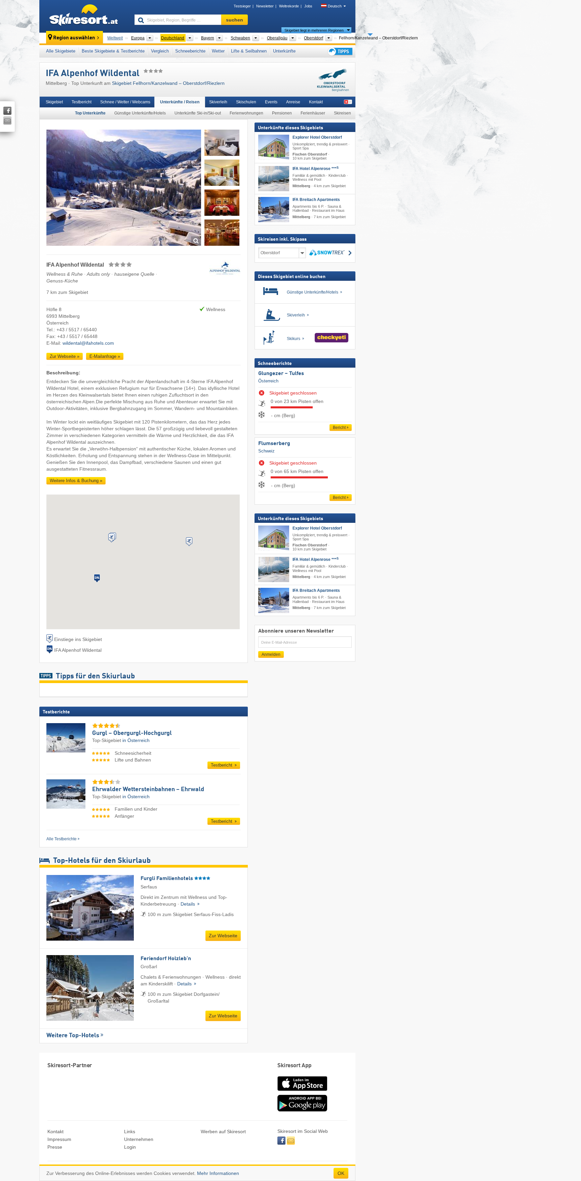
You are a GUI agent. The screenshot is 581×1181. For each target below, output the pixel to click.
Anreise (293, 102)
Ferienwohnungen (246, 113)
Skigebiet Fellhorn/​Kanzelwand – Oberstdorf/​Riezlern (168, 83)
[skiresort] (83, 16)
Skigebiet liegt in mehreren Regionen (314, 30)
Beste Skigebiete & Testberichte (113, 51)
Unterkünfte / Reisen (179, 102)
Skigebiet (54, 102)
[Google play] (302, 1110)
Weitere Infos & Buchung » (76, 480)
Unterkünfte (284, 51)
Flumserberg (274, 443)
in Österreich (136, 740)
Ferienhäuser (313, 113)
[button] (97, 578)
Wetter (218, 51)
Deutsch (335, 6)
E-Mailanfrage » (104, 356)
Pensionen (282, 113)
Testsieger (242, 6)
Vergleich (160, 51)
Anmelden (271, 654)
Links (129, 1131)
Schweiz (266, 450)
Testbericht (81, 102)
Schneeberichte (190, 51)
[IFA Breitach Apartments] (273, 209)
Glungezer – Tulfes (281, 373)
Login (130, 1147)
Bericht (339, 427)
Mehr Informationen (218, 1173)
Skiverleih (218, 102)
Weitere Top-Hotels (72, 1036)
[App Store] (302, 1091)
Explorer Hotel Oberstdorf (317, 137)
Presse (54, 1147)
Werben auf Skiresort (223, 1131)
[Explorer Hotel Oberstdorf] (273, 147)
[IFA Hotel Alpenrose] (273, 178)
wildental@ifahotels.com (88, 343)
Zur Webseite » (64, 356)
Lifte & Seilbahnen (249, 51)
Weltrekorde (289, 6)
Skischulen (246, 102)
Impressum (59, 1139)
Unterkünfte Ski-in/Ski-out (198, 113)
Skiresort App (294, 1066)
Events (271, 102)
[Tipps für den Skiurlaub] (339, 51)
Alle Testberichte (61, 839)
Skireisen (342, 113)
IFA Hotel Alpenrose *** (316, 168)
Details (188, 904)
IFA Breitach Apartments (316, 199)
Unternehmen (138, 1139)
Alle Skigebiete (60, 51)
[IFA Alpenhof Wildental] (123, 189)
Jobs (308, 6)
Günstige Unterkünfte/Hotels (140, 113)
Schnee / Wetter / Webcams (125, 102)
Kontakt (316, 102)
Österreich (268, 380)
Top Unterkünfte (90, 113)
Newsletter (265, 6)
